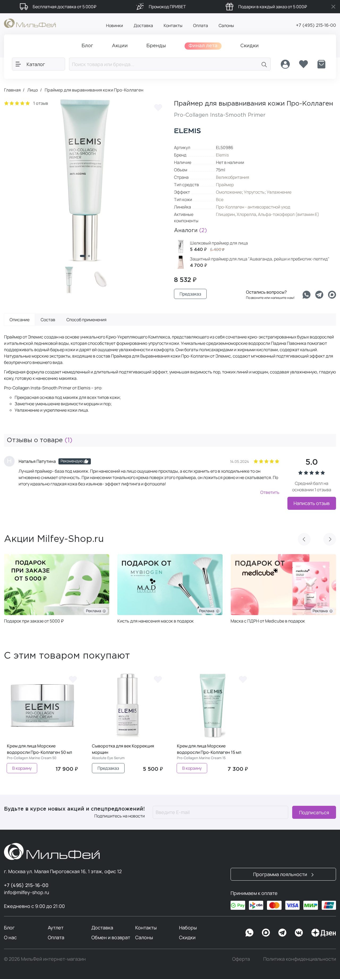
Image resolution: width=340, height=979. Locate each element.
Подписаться (314, 812)
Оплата (200, 25)
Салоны (226, 25)
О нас (10, 937)
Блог (9, 927)
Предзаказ (190, 294)
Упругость (254, 192)
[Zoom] (156, 252)
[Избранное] (303, 64)
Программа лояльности (280, 874)
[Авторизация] (285, 64)
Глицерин (225, 214)
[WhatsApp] (249, 932)
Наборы (188, 927)
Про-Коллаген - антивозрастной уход (253, 207)
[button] (82, 256)
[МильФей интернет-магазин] (30, 23)
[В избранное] (158, 107)
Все (219, 199)
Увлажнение (279, 192)
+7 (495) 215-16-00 (316, 26)
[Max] (266, 932)
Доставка (143, 25)
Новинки (114, 25)
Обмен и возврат (110, 937)
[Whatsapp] (307, 295)
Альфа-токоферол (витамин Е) (288, 214)
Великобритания (232, 177)
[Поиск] (264, 64)
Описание (19, 320)
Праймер (225, 185)
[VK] (299, 932)
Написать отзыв (312, 503)
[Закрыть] (333, 6)
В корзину (22, 768)
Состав (48, 320)
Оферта (241, 959)
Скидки (187, 937)
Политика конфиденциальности (299, 959)
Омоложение (229, 192)
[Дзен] (323, 932)
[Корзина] (321, 64)
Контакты (173, 25)
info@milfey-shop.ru (26, 892)
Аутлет (55, 927)
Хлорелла (246, 214)
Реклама (94, 610)
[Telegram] (319, 295)
